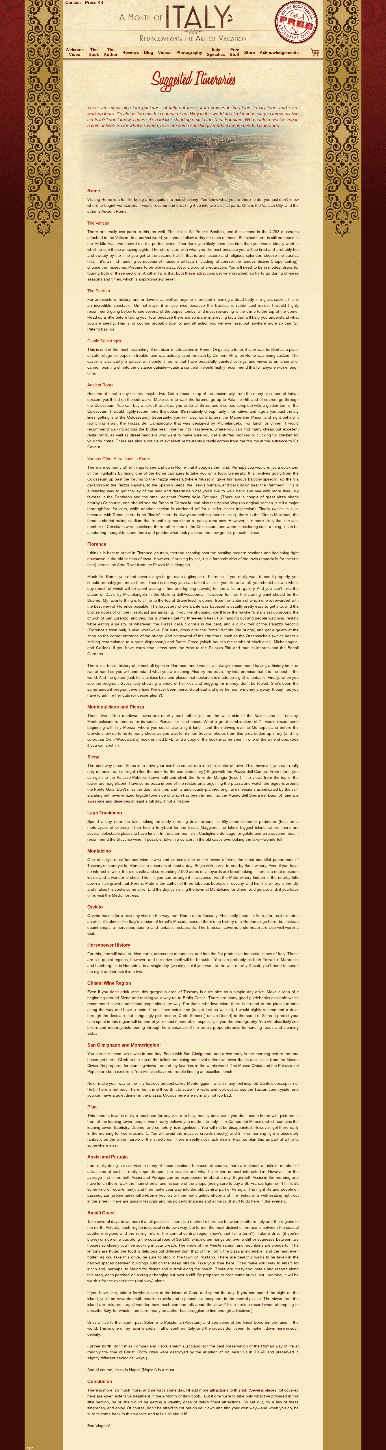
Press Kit (94, 2)
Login (29, 1448)
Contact (73, 2)
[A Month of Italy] (193, 40)
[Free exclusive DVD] (296, 44)
